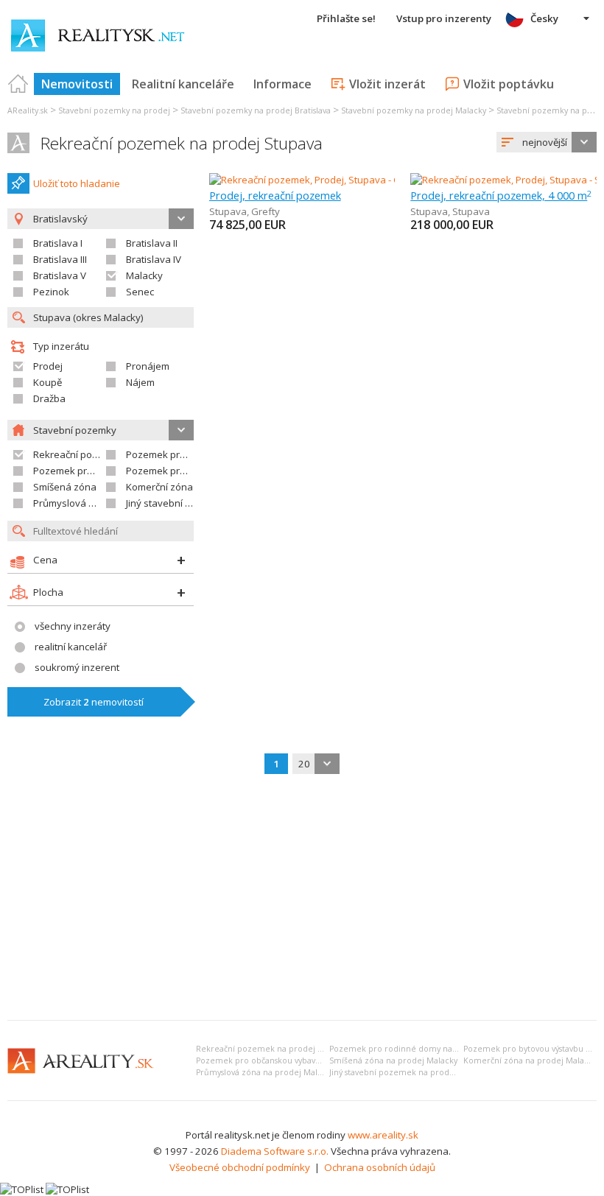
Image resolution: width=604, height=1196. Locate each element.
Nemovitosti (77, 84)
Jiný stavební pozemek (176, 503)
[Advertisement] (302, 898)
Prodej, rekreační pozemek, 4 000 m (500, 195)
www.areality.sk (383, 1135)
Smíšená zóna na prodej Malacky (393, 1060)
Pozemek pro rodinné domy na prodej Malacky (421, 1049)
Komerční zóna (159, 486)
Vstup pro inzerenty (443, 18)
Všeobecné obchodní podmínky (239, 1167)
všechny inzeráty (72, 626)
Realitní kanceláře (183, 84)
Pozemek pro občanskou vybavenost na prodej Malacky (303, 1060)
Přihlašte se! (346, 18)
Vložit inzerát (387, 84)
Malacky (144, 275)
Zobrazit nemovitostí (93, 701)
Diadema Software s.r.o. (275, 1151)
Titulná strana (18, 84)
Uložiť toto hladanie (76, 183)
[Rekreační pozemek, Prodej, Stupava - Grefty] (309, 179)
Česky (544, 18)
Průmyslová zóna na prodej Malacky (265, 1072)
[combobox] (546, 142)
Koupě (47, 382)
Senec (140, 291)
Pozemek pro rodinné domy (188, 454)
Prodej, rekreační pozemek (275, 195)
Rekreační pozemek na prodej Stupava (182, 143)
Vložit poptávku (508, 84)
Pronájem (147, 366)
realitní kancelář (71, 646)
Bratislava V (59, 275)
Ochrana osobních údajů (379, 1167)
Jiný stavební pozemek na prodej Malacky (409, 1072)
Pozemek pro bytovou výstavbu (104, 470)
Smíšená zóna (64, 486)
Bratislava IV (153, 259)
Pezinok (51, 291)
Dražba (49, 398)
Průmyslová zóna (72, 503)
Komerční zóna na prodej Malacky (530, 1060)
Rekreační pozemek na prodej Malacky (272, 1049)
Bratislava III (60, 259)
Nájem (140, 382)
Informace (282, 84)
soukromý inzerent (77, 667)
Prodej (48, 366)
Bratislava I (57, 243)
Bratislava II (152, 243)
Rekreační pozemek (77, 454)
